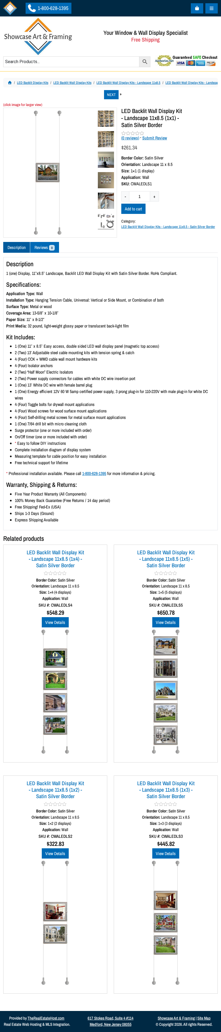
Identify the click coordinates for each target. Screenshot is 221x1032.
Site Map (203, 1018)
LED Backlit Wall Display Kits (72, 82)
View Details (55, 622)
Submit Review (154, 138)
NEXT (111, 94)
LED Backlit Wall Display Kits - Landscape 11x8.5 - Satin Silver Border (168, 226)
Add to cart (133, 209)
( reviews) (130, 138)
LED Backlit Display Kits (32, 82)
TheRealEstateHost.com (45, 1018)
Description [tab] (17, 247)
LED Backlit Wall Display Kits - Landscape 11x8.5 (128, 82)
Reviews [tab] (43, 247)
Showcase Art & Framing (176, 1018)
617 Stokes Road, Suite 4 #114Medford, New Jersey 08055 (110, 1021)
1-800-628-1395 (52, 8)
